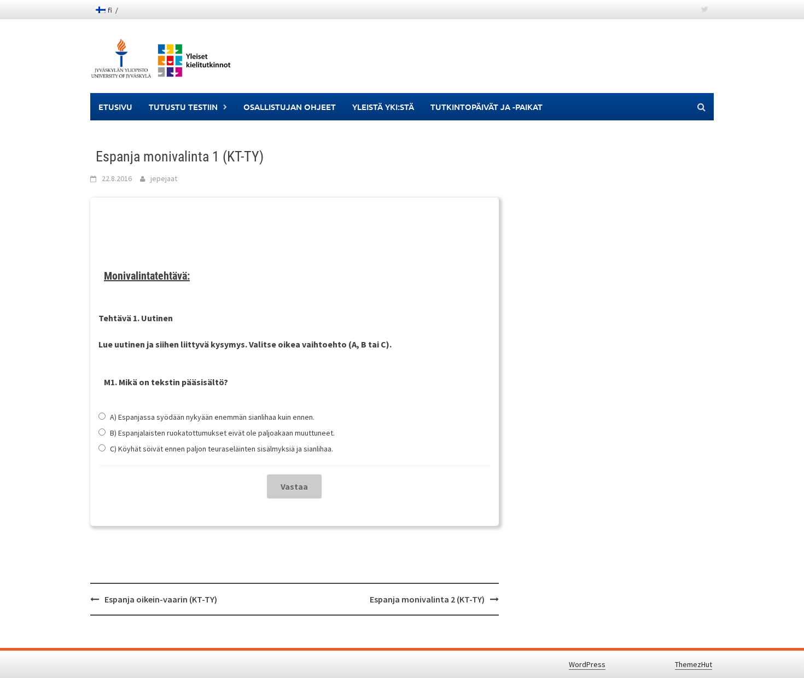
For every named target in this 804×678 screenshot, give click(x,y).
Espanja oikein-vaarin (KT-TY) (160, 599)
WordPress (587, 664)
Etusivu (115, 106)
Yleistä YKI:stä (383, 106)
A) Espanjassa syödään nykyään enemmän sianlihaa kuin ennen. (212, 417)
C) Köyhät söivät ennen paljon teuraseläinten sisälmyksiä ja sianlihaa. (221, 449)
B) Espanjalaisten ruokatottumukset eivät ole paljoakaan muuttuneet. (222, 433)
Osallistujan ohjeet (289, 106)
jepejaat (163, 178)
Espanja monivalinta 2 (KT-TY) (427, 599)
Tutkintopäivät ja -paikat (486, 106)
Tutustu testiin (183, 106)
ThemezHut (693, 664)
